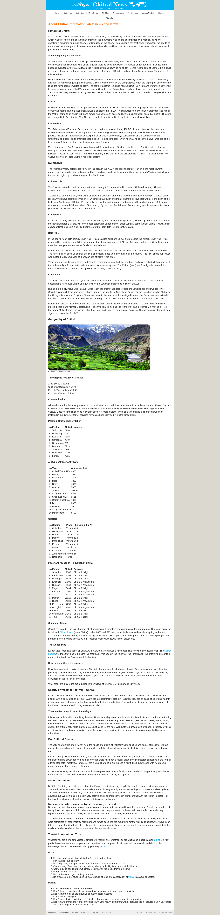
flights (131, 877)
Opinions (68, 13)
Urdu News (93, 13)
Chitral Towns (66, 632)
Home (57, 13)
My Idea (105, 13)
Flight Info (110, 18)
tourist (157, 840)
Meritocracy (133, 13)
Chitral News (110, 4)
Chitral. (106, 846)
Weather (161, 13)
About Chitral (148, 13)
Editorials (80, 13)
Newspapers (118, 13)
